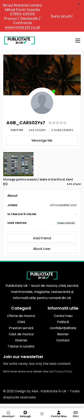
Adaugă (25, 416)
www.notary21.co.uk (22, 27)
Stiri (75, 416)
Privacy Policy (63, 371)
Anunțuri (8, 416)
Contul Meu (59, 416)
